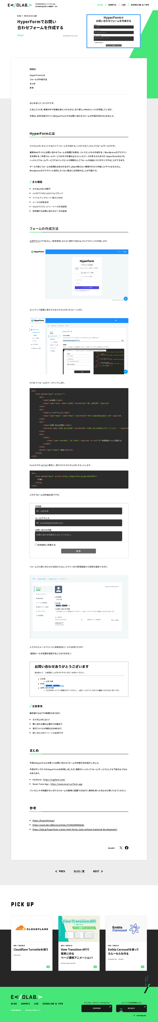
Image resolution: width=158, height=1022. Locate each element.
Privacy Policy (31, 1010)
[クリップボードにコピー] (125, 391)
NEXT (96, 871)
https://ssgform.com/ (54, 779)
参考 (32, 87)
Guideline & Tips (140, 5)
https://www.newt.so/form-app (66, 784)
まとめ (32, 83)
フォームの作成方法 (38, 79)
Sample (112, 5)
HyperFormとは (37, 75)
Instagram (141, 1015)
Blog (100, 5)
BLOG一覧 (79, 871)
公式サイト (34, 240)
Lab (124, 5)
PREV (62, 871)
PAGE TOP (145, 981)
